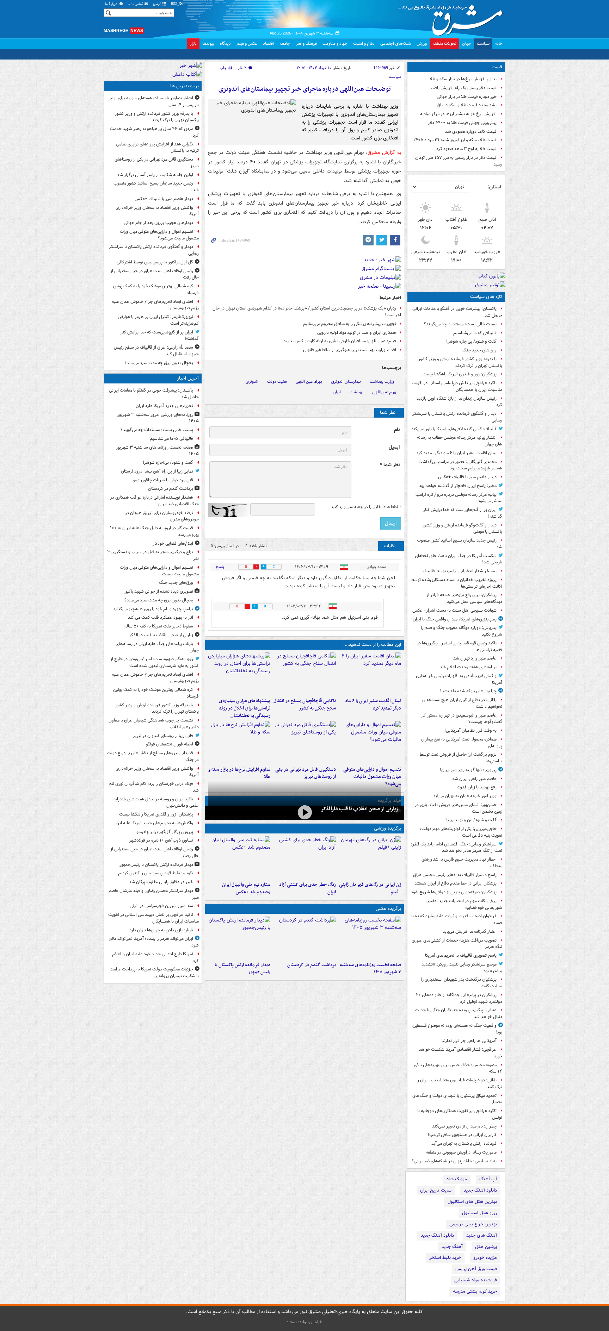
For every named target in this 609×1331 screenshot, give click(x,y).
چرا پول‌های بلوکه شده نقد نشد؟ (468, 691)
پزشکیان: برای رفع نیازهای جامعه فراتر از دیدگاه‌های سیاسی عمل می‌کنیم (464, 598)
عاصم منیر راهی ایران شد (474, 778)
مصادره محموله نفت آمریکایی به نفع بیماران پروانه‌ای (461, 742)
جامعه (284, 43)
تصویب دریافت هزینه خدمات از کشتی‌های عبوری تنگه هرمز (457, 943)
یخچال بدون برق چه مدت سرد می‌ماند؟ (158, 363)
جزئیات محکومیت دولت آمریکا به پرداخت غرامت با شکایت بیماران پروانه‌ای (154, 972)
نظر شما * (390, 465)
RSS (174, 4)
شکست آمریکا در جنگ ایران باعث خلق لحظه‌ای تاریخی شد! (458, 559)
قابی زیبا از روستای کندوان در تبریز (163, 735)
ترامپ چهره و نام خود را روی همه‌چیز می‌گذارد (153, 609)
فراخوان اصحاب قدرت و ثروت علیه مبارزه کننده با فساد (456, 919)
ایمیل (394, 447)
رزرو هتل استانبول (479, 1213)
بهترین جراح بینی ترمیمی (473, 1224)
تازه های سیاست (486, 296)
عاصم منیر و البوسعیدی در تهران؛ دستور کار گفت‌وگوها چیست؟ (461, 718)
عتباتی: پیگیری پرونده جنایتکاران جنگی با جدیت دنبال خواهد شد (458, 1013)
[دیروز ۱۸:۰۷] (370, 742)
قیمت (497, 67)
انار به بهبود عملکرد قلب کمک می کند (160, 617)
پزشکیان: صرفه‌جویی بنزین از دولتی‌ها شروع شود (454, 892)
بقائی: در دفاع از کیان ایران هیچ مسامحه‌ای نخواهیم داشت (462, 703)
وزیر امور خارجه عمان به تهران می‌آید (465, 796)
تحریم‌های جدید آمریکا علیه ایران (164, 405)
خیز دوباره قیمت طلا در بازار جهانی (467, 96)
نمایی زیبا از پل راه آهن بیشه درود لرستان (157, 471)
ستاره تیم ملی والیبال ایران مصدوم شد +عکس (246, 888)
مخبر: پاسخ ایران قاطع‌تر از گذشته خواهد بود (458, 485)
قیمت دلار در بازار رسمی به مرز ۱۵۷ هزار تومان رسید (458, 161)
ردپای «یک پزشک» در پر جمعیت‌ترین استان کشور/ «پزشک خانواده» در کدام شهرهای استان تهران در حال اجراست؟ (307, 311)
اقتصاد (268, 43)
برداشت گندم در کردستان (311, 965)
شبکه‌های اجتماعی (395, 43)
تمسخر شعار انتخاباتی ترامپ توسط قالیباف (460, 571)
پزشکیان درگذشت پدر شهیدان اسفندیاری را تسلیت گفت (461, 982)
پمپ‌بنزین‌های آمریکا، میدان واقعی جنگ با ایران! (454, 619)
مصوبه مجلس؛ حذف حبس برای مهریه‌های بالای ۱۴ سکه (458, 1068)
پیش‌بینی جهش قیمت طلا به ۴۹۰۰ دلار (462, 122)
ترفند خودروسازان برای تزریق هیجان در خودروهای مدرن (162, 516)
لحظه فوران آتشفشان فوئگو (169, 744)
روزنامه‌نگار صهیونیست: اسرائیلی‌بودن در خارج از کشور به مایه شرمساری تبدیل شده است (154, 662)
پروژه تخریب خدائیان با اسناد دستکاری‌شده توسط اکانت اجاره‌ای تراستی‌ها (456, 583)
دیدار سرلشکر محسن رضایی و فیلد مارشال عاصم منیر (154, 894)
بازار (193, 43)
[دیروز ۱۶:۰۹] (239, 742)
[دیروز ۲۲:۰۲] (239, 938)
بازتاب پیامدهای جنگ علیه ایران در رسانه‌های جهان (157, 647)
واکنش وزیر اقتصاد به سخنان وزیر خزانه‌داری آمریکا (157, 211)
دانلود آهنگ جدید (480, 1190)
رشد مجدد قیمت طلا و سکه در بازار (466, 105)
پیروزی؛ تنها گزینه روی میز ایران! (468, 770)
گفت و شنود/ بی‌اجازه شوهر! (471, 341)
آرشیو (157, 4)
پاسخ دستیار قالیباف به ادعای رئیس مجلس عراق (455, 874)
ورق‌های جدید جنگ (479, 350)
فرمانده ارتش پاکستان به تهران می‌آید (464, 1143)
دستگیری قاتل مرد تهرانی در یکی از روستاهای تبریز (305, 773)
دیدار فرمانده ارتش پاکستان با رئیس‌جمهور (242, 968)
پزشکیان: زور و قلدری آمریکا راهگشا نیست (460, 374)
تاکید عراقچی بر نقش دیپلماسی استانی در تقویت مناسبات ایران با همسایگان (457, 386)
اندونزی (252, 381)
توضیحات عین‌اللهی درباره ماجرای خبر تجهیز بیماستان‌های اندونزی (305, 89)
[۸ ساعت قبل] (304, 812)
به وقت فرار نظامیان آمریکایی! (470, 730)
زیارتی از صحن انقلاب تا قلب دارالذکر (359, 808)
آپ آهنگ (488, 1179)
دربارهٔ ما (111, 4)
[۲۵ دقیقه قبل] (370, 938)
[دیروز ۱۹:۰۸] (239, 673)
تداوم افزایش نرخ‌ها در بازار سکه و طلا (463, 79)
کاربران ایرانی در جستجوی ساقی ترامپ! (462, 1134)
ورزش (422, 43)
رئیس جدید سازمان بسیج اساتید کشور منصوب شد (459, 543)
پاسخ (220, 566)
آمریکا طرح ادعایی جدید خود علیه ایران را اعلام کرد (155, 957)
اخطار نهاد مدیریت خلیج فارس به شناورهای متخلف (462, 862)
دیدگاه (225, 43)
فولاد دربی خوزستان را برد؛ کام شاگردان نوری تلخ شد (154, 787)
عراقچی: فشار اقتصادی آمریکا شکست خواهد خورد (460, 1053)
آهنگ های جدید (481, 1235)
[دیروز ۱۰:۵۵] (370, 857)
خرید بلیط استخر (445, 1257)
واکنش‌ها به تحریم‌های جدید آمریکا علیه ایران (153, 823)
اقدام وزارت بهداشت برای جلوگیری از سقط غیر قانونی (349, 349)
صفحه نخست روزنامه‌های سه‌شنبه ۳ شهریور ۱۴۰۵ (370, 968)
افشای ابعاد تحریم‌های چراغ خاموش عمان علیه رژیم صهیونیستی (155, 305)
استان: (494, 187)
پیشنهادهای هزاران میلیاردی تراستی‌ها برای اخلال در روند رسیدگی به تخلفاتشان (244, 708)
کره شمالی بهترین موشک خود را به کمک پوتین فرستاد (156, 289)
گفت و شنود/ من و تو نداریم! (471, 820)
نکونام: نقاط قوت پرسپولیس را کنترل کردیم (155, 873)
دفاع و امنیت (364, 43)
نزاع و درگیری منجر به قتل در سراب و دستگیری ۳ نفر (153, 555)
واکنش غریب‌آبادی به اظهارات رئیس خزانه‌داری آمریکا (459, 679)
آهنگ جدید (452, 1246)
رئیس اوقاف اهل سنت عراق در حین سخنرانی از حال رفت (154, 274)
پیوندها (208, 43)
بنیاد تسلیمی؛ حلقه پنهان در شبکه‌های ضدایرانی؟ (454, 1161)
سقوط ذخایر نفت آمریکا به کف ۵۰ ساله (158, 626)
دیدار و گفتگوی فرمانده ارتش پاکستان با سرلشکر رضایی (457, 417)
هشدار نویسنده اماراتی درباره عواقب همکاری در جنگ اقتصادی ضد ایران (154, 500)
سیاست (483, 43)
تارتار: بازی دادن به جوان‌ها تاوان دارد (161, 930)
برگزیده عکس (388, 908)
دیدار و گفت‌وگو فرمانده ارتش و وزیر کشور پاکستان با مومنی (462, 528)
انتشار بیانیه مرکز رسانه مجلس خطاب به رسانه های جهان (459, 441)
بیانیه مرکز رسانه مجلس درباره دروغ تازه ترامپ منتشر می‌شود (459, 498)
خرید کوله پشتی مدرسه (475, 1291)
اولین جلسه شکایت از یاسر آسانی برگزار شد (155, 174)
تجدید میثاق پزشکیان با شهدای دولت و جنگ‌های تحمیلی (457, 1099)
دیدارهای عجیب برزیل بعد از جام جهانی (158, 222)
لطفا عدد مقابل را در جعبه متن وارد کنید (366, 507)
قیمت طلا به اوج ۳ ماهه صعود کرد (466, 148)
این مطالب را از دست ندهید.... (372, 644)
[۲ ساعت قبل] (304, 938)
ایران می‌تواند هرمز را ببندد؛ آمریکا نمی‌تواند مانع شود (154, 942)
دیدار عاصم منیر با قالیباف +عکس (467, 477)
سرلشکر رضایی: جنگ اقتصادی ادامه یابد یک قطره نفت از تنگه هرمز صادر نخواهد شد (456, 847)
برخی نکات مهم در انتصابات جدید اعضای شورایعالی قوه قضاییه (464, 904)
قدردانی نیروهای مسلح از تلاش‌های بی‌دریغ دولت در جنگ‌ (153, 756)
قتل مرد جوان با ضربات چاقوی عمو (163, 480)
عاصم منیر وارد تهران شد (475, 658)
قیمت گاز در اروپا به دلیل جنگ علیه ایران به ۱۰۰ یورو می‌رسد (154, 531)
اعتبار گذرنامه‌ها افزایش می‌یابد (470, 931)
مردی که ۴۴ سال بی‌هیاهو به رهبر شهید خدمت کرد (154, 132)
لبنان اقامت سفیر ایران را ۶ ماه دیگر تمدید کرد (456, 453)
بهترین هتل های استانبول (472, 1201)
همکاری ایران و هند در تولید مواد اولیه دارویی (356, 332)
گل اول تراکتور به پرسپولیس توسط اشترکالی (155, 262)
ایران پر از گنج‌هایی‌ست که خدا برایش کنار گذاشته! (462, 513)
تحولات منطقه (444, 43)
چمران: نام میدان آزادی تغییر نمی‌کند (464, 1126)
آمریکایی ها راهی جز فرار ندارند (469, 1040)
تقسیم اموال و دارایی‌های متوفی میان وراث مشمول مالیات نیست (159, 570)
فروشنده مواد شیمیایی (475, 1280)
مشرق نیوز (452, 17)
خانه (499, 43)
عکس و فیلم (246, 43)
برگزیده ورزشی (387, 828)
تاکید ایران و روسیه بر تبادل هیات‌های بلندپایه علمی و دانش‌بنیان (156, 802)
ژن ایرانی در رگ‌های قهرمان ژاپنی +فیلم (370, 888)
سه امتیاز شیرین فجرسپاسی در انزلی (161, 905)
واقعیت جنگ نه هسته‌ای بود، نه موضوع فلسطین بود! (457, 1029)
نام (397, 429)
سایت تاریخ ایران (435, 1190)
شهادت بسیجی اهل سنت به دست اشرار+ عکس (454, 610)
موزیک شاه (457, 1179)
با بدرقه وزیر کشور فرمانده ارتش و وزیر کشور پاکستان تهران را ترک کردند (460, 362)
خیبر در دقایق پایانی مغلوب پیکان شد (161, 882)
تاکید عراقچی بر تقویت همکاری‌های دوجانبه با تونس (459, 1114)
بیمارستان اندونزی (346, 381)
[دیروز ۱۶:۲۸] (304, 742)
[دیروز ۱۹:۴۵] (304, 673)
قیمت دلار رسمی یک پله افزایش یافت (464, 88)
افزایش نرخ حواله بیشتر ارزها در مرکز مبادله (458, 114)
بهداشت (356, 392)
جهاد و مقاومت (334, 43)
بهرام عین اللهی (309, 381)
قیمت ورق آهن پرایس (476, 1269)
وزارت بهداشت (382, 381)
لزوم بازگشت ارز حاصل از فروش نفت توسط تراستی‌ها (461, 757)
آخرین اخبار (188, 378)
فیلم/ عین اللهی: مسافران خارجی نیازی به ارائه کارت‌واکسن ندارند (339, 341)
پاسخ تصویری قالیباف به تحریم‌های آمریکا (461, 955)
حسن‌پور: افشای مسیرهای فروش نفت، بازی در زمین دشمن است (458, 808)
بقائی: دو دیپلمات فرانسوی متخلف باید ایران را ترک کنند (459, 1083)
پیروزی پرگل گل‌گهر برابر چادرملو (164, 832)
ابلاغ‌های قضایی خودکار (173, 543)
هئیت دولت (277, 381)
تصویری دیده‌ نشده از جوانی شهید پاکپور (158, 591)
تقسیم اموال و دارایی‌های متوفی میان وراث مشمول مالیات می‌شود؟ (372, 777)
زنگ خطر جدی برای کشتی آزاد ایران (307, 888)
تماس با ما (136, 4)
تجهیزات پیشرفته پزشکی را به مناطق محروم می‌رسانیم (349, 323)
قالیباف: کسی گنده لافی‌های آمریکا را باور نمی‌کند (454, 429)
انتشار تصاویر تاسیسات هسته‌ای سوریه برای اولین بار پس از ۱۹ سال (153, 101)
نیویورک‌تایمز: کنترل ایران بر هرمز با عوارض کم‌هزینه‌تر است (158, 320)
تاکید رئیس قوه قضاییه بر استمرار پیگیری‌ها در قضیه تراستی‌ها (459, 646)
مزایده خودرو (485, 1257)
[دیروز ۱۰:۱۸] (304, 857)
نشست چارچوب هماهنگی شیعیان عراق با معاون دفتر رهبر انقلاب (154, 723)
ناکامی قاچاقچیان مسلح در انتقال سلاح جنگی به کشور (304, 704)
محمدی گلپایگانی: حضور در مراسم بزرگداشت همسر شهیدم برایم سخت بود (460, 465)
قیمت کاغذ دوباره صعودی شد (471, 131)
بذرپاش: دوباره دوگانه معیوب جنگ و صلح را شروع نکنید (461, 631)
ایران (337, 392)
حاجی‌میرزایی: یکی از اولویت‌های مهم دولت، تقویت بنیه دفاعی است (461, 832)
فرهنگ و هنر (306, 43)
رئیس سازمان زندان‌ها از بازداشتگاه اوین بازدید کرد (459, 401)
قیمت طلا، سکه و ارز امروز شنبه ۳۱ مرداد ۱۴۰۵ (455, 140)
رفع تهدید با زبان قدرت (477, 787)
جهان (466, 43)
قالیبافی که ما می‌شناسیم (475, 333)
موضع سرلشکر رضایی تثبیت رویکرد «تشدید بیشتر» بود (462, 967)
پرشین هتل (486, 1246)
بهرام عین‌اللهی (385, 392)
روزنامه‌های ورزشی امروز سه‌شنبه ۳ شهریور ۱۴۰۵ (158, 418)
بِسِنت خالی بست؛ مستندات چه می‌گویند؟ (460, 324)
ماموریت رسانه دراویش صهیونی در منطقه (461, 1152)
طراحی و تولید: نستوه (304, 1322)
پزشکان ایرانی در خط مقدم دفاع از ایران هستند (455, 883)
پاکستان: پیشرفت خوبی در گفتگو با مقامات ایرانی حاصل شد (457, 312)
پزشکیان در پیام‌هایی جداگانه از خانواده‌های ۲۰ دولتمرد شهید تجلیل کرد (459, 998)
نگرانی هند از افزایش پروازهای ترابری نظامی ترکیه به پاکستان (157, 147)
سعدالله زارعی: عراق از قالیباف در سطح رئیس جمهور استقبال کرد (156, 350)
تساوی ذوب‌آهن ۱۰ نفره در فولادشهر (161, 840)
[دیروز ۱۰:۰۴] (239, 857)
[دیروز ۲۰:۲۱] (370, 673)
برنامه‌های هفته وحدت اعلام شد (468, 667)
